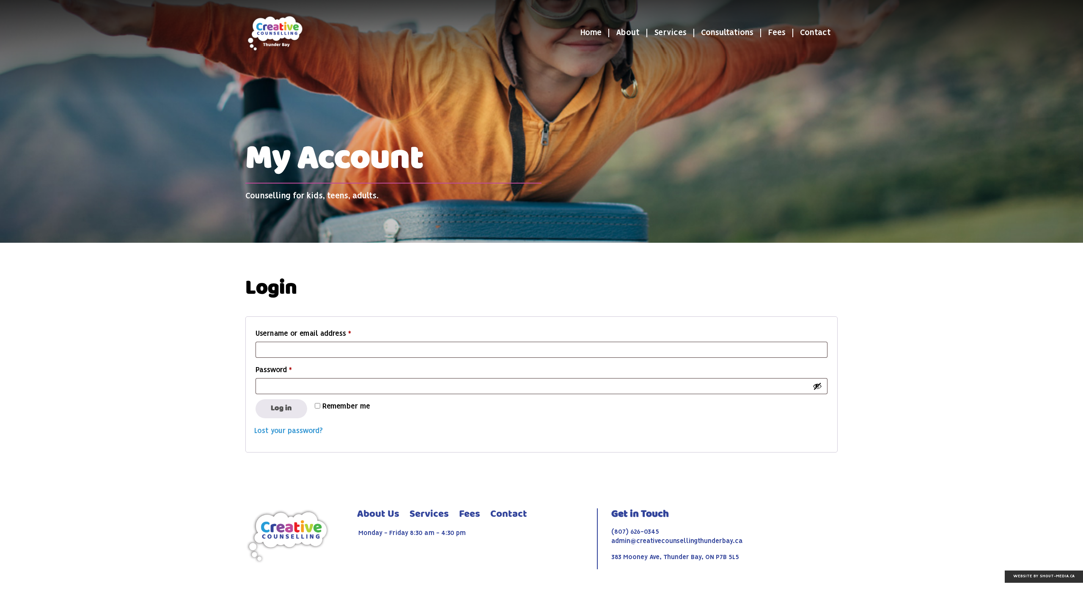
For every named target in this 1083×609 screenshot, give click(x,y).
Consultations (727, 33)
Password (288, 370)
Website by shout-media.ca (1044, 576)
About (628, 33)
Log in (281, 408)
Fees (777, 33)
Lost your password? (288, 431)
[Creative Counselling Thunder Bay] (275, 33)
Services (670, 33)
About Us (378, 514)
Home (591, 33)
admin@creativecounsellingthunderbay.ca (677, 541)
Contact (815, 33)
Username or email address (318, 334)
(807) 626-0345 (635, 532)
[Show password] (817, 386)
